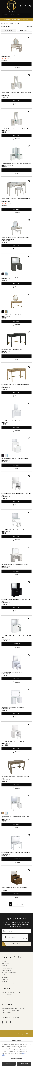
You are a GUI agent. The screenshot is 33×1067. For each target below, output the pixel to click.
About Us (5, 977)
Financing (5, 979)
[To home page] (11, 6)
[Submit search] (28, 14)
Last (22, 904)
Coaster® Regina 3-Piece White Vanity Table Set (13, 742)
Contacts (4, 981)
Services (4, 975)
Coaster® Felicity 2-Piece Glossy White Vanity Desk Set (14, 564)
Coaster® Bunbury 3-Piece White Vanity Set (11, 420)
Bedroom (17, 23)
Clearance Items (7, 968)
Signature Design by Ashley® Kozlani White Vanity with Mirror (16, 163)
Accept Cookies (24, 1063)
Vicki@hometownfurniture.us (15, 1000)
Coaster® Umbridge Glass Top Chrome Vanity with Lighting (15, 852)
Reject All (8, 1063)
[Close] (31, 1044)
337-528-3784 (10, 998)
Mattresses (5, 963)
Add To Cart (16, 64)
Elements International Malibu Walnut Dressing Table (14, 887)
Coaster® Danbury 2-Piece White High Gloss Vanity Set (14, 458)
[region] (16, 1054)
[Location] (20, 6)
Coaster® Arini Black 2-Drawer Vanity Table (11, 349)
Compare (17, 67)
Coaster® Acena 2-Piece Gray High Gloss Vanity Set (13, 277)
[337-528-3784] (25, 6)
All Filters (9, 30)
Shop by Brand (6, 970)
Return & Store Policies (9, 984)
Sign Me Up (16, 944)
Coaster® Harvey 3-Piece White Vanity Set (11, 672)
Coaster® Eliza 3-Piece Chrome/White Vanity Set (13, 530)
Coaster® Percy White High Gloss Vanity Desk (12, 707)
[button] (3, 6)
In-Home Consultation (9, 972)
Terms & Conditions (16, 1040)
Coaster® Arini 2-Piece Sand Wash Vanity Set (12, 314)
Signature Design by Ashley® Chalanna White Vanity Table (15, 129)
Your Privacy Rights (16, 1058)
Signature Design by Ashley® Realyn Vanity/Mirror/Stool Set (15, 55)
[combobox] (24, 30)
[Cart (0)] (30, 6)
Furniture (11, 23)
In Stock (4, 965)
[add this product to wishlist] (29, 37)
